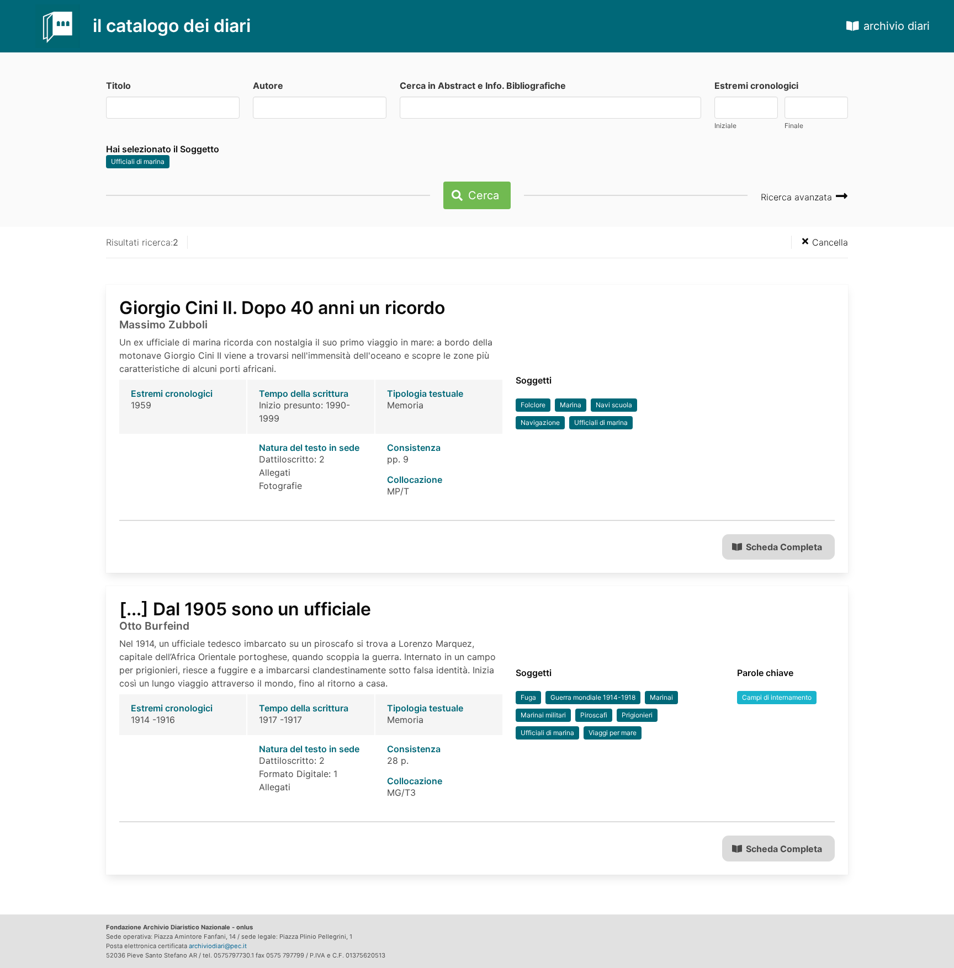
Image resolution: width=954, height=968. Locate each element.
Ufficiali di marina (138, 161)
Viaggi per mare (613, 732)
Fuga (528, 697)
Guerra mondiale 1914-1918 (592, 697)
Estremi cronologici (756, 85)
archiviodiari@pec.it (218, 946)
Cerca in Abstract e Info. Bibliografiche (483, 85)
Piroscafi (593, 715)
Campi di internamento (777, 697)
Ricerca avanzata (798, 197)
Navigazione (540, 422)
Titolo (118, 85)
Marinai (661, 697)
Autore (268, 85)
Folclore (533, 405)
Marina (570, 405)
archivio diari (896, 26)
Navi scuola (614, 405)
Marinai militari (543, 715)
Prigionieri (637, 715)
